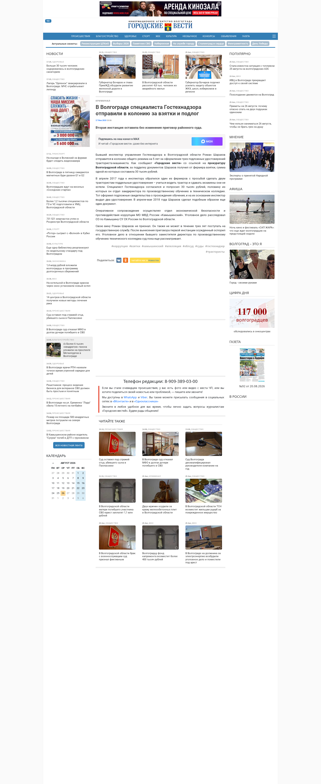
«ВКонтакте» (121, 401)
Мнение (236, 137)
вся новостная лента (68, 445)
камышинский (153, 246)
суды (200, 246)
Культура (171, 36)
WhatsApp (131, 397)
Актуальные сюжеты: (65, 43)
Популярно (240, 53)
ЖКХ (158, 36)
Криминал (103, 100)
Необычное (190, 36)
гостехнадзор (216, 246)
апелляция (174, 246)
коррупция (120, 246)
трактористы (216, 251)
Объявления (228, 36)
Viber (144, 397)
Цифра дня (239, 293)
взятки (135, 246)
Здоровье (130, 36)
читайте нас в (145, 260)
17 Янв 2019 (101, 120)
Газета (246, 36)
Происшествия (80, 36)
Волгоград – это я (245, 244)
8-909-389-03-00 (181, 381)
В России (237, 396)
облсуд (189, 246)
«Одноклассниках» (146, 401)
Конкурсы (209, 36)
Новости (54, 53)
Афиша (235, 189)
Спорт (146, 36)
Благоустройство (107, 36)
